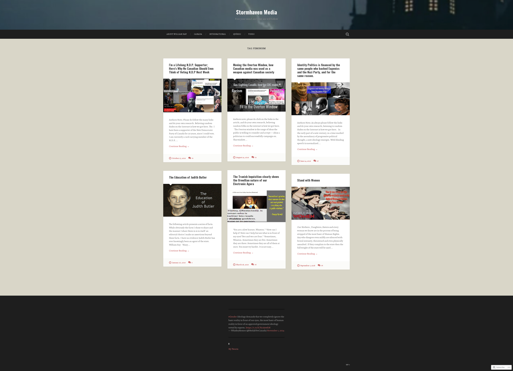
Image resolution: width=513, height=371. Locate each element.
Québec (237, 34)
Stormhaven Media (256, 12)
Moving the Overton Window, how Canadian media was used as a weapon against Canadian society (253, 68)
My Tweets (233, 349)
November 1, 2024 (275, 330)
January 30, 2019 (179, 262)
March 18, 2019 (242, 264)
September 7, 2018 (307, 265)
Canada (198, 34)
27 (317, 161)
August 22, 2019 (242, 157)
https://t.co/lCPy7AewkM (258, 327)
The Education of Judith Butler (188, 177)
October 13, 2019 (179, 158)
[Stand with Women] (321, 203)
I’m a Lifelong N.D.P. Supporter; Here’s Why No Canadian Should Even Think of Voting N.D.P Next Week (191, 68)
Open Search (347, 34)
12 (192, 158)
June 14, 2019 (305, 161)
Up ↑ (348, 365)
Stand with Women (308, 180)
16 (255, 264)
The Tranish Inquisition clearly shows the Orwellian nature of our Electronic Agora (256, 180)
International (217, 34)
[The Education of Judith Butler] (192, 200)
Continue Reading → (179, 146)
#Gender (232, 316)
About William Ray (177, 34)
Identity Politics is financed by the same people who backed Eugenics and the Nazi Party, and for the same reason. (318, 70)
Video (251, 34)
